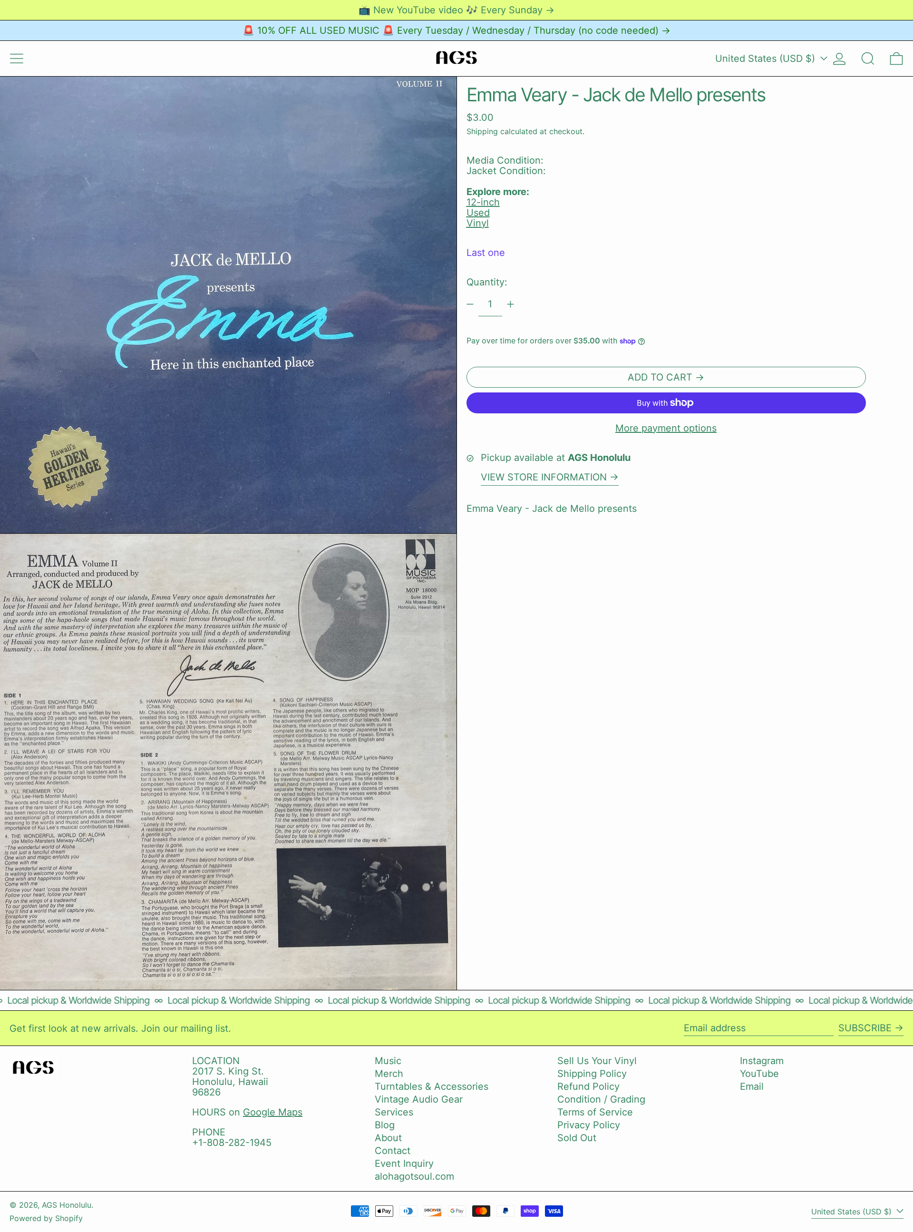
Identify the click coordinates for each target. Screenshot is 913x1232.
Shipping (482, 131)
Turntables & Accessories (431, 1086)
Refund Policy (588, 1086)
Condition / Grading (601, 1099)
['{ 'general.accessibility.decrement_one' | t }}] (470, 304)
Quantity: (486, 282)
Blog (385, 1125)
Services (394, 1112)
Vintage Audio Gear (419, 1099)
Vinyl (477, 223)
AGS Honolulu (66, 1205)
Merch (389, 1073)
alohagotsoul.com (414, 1176)
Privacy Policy (588, 1125)
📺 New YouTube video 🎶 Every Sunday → (456, 10)
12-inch (483, 202)
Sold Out (576, 1138)
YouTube (759, 1073)
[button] (868, 58)
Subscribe (865, 1028)
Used (478, 212)
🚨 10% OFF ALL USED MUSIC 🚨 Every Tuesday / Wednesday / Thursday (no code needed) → (456, 30)
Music (388, 1060)
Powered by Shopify (46, 1218)
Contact (392, 1150)
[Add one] (510, 304)
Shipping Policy (592, 1073)
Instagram (762, 1061)
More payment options (666, 428)
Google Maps (272, 1112)
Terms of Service (595, 1112)
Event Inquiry (404, 1163)
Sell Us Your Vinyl (597, 1060)
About (388, 1138)
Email (752, 1086)
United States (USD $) (766, 58)
